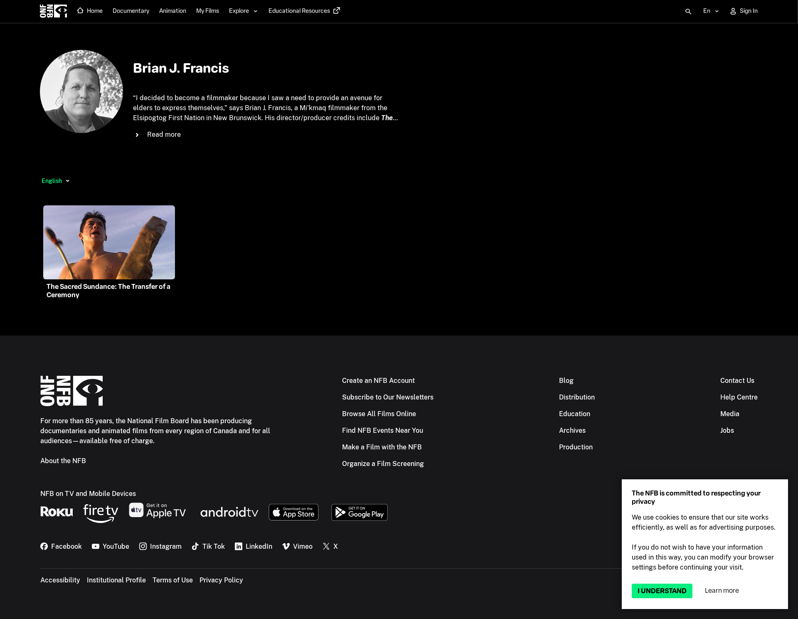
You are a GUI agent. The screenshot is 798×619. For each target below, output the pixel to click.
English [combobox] (52, 181)
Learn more (722, 590)
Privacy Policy (221, 580)
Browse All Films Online (379, 414)
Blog (566, 381)
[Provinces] (67, 181)
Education (574, 414)
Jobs (727, 430)
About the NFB (63, 461)
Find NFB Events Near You (382, 430)
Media (729, 414)
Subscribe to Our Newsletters (387, 397)
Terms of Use (173, 580)
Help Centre (739, 397)
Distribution (577, 397)
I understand (662, 591)
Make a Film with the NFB (382, 447)
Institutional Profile (116, 580)
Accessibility (60, 580)
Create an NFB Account (378, 381)
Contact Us (737, 381)
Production (576, 447)
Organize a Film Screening (383, 464)
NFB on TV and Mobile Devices (88, 494)
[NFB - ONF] (53, 12)
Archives (572, 430)
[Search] (688, 12)
